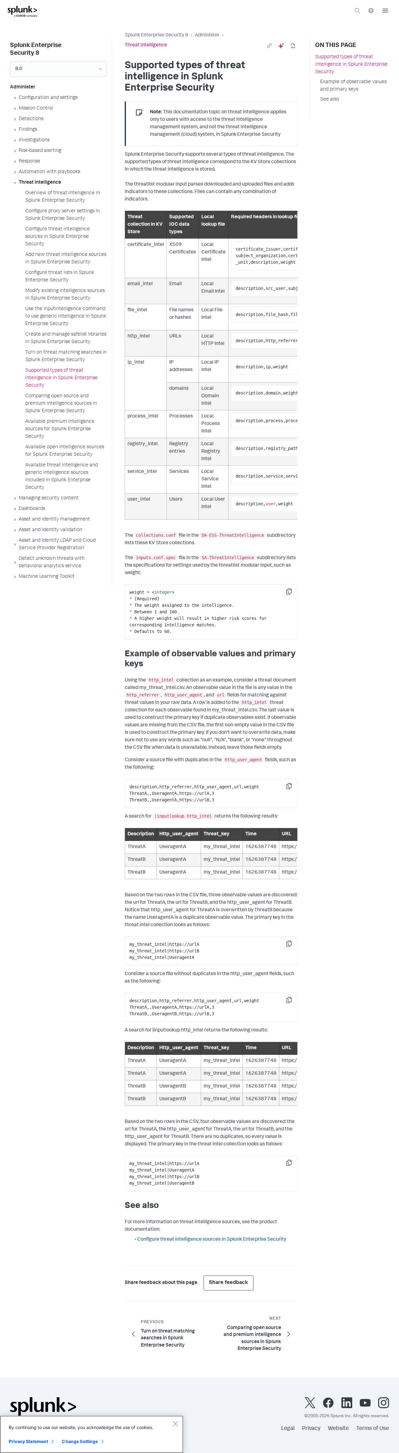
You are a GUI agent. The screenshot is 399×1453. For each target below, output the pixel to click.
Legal (288, 1429)
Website (338, 1429)
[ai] (281, 45)
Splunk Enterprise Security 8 (156, 35)
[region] (91, 1434)
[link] (269, 45)
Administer (207, 35)
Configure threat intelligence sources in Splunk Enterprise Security (211, 1239)
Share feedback (228, 1283)
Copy (293, 593)
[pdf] (293, 45)
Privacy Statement (28, 1441)
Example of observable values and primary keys (353, 86)
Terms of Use (372, 1429)
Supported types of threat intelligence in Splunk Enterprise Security (351, 65)
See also (329, 99)
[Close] (175, 1424)
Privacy (311, 1429)
